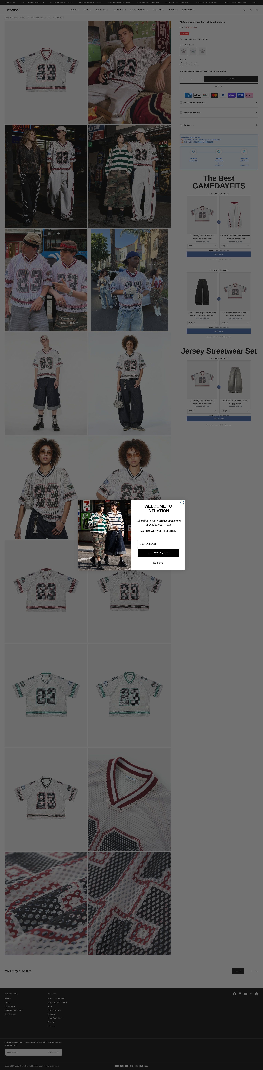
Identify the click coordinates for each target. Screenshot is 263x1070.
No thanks (158, 563)
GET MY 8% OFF (158, 552)
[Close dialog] (182, 502)
